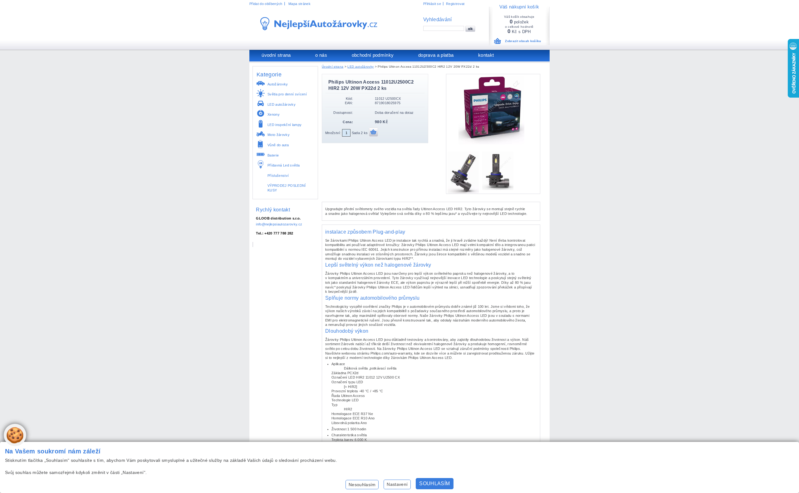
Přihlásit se (432, 4)
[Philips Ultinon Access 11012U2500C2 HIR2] (493, 143)
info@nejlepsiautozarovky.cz (279, 224)
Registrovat (455, 4)
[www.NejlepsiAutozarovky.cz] (318, 23)
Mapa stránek (299, 4)
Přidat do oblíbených (265, 4)
